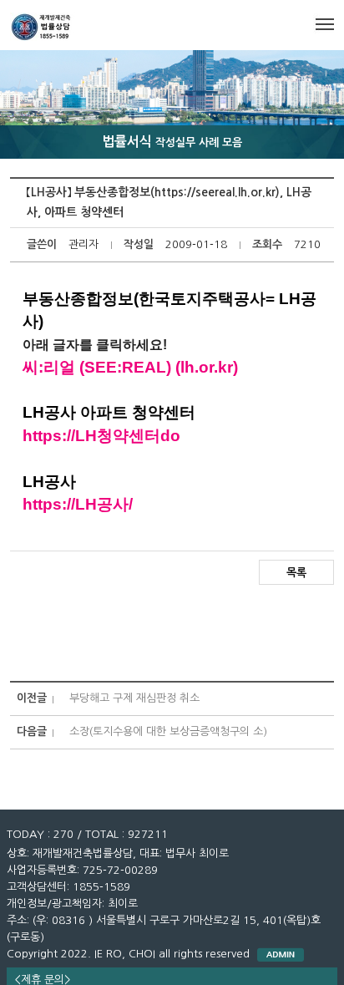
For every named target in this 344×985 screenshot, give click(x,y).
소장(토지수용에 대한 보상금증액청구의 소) (168, 731)
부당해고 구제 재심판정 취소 (134, 698)
